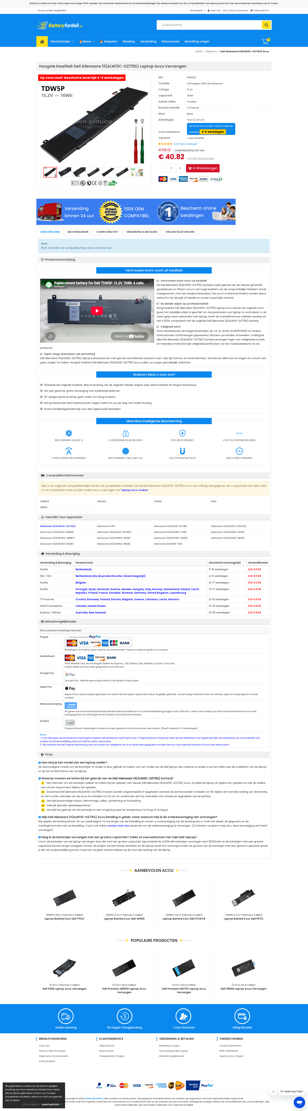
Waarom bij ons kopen (52, 1051)
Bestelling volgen (197, 41)
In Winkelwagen (205, 168)
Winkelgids (196, 10)
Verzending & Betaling (141, 232)
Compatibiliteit (107, 232)
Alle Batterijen (60, 41)
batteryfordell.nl (94, 1098)
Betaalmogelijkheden (171, 1056)
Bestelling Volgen (169, 1045)
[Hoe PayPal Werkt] (200, 1085)
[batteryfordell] (68, 24)
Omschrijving (50, 232)
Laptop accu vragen (231, 1056)
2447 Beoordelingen (185, 144)
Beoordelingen (78, 232)
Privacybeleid (47, 1061)
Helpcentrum (261, 10)
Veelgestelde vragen (180, 232)
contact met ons (118, 825)
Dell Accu (211, 51)
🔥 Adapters (108, 41)
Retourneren (170, 41)
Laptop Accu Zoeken (134, 490)
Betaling (129, 41)
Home (199, 51)
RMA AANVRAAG (229, 1051)
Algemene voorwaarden (53, 1056)
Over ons (215, 10)
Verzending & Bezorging (173, 1051)
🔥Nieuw (85, 41)
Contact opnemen (237, 10)
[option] (93, 123)
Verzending (148, 41)
